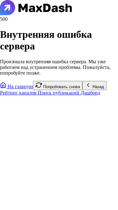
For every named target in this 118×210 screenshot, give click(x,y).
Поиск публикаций (59, 92)
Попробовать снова (61, 86)
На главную (19, 86)
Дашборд (90, 92)
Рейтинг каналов (19, 92)
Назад (97, 86)
